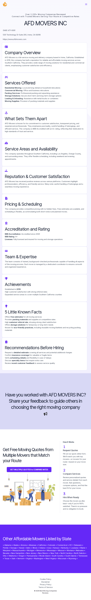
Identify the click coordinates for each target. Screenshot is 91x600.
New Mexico (43, 553)
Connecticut (62, 545)
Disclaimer (45, 582)
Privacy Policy (45, 584)
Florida (5, 548)
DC (70, 545)
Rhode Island (44, 556)
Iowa (49, 548)
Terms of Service (46, 587)
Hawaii (21, 548)
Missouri (61, 550)
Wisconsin (62, 558)
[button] (29, 469)
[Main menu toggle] (86, 4)
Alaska (16, 545)
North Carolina (66, 553)
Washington (38, 558)
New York (54, 553)
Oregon (22, 556)
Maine (82, 548)
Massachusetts (18, 550)
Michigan (30, 550)
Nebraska (80, 550)
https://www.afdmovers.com (14, 39)
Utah (13, 558)
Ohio (5, 556)
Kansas (56, 548)
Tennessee (82, 556)
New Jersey (31, 553)
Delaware (78, 545)
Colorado (51, 545)
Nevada (6, 553)
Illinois (35, 548)
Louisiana (74, 548)
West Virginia (50, 558)
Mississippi (51, 550)
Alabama (7, 545)
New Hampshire (17, 553)
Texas (6, 558)
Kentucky (65, 548)
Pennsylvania (32, 556)
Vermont (20, 558)
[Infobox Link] (45, 401)
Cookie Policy (45, 579)
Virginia (29, 558)
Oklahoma (13, 556)
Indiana (42, 548)
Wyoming (72, 558)
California (42, 545)
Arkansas (32, 545)
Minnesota (40, 550)
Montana (70, 550)
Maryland (6, 550)
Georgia (13, 548)
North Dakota (79, 553)
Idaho (28, 548)
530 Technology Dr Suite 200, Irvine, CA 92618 (22, 35)
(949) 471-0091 (9, 30)
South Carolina (57, 556)
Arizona (24, 545)
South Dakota (70, 556)
